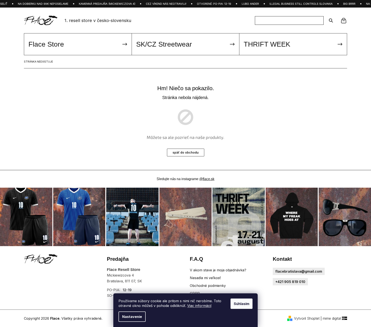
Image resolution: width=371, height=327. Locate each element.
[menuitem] (78, 44)
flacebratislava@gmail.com (298, 271)
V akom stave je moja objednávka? (218, 270)
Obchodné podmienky (208, 285)
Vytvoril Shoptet (307, 318)
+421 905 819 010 (290, 282)
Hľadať (329, 20)
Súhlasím (241, 304)
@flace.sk (206, 179)
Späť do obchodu (186, 152)
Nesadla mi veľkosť (205, 278)
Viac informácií (199, 305)
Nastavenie (132, 316)
